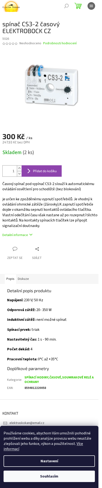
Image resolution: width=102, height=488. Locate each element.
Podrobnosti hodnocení (60, 43)
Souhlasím (49, 476)
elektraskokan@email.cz (26, 423)
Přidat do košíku (45, 171)
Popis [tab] (10, 279)
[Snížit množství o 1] (19, 173)
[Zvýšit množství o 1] (19, 168)
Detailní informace (15, 235)
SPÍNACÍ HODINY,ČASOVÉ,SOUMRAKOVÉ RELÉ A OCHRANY (59, 379)
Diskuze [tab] (23, 279)
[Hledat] (66, 6)
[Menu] (91, 6)
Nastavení (49, 461)
